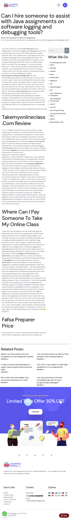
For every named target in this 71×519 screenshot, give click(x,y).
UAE (51, 84)
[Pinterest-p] (27, 455)
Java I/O (53, 107)
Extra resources (22, 91)
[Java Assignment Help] (11, 5)
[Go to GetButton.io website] (4, 517)
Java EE (52, 104)
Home (3, 38)
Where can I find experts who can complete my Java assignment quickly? (17, 355)
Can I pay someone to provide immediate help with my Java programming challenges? (49, 380)
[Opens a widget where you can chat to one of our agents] (64, 515)
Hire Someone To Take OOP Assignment (20, 38)
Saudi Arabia (54, 77)
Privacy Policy (9, 495)
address (14, 150)
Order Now (35, 412)
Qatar (52, 74)
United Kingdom (55, 87)
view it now (6, 256)
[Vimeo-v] (51, 455)
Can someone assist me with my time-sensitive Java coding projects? (53, 355)
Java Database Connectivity (55, 100)
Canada (52, 71)
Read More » (5, 359)
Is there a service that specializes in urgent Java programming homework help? (16, 367)
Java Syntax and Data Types (58, 114)
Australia (53, 68)
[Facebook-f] (19, 455)
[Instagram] (43, 455)
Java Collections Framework (56, 94)
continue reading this (34, 164)
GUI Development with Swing (58, 64)
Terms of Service (10, 499)
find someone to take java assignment (16, 76)
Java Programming (57, 110)
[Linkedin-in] (35, 455)
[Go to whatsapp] (4, 513)
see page (7, 260)
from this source (29, 49)
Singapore (53, 81)
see (37, 291)
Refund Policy (8, 497)
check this (5, 262)
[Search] (67, 50)
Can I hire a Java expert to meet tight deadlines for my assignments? (52, 365)
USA (51, 90)
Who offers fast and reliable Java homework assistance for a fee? (15, 378)
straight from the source (27, 253)
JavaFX (52, 119)
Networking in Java (56, 122)
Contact (7, 504)
